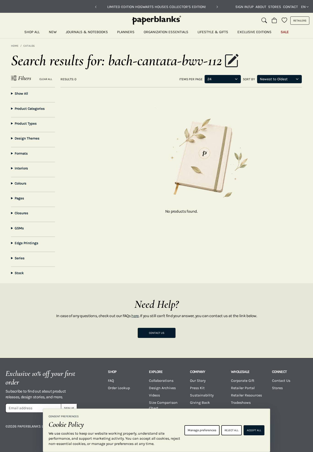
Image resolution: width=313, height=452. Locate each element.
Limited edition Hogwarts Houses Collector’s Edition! (156, 7)
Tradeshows (241, 402)
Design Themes (27, 138)
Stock (19, 273)
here (135, 315)
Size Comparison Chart (163, 405)
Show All (21, 93)
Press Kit (197, 388)
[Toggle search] (264, 21)
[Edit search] (231, 61)
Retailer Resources (246, 395)
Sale (285, 32)
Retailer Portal (243, 388)
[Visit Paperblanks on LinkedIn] (284, 430)
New (53, 32)
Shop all (32, 32)
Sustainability (202, 395)
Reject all (232, 430)
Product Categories (30, 109)
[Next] (217, 7)
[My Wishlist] (284, 21)
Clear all (45, 79)
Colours (20, 183)
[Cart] (274, 21)
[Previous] (96, 7)
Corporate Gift (242, 380)
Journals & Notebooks (87, 32)
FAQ (111, 380)
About (260, 7)
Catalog (29, 45)
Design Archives (162, 388)
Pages (19, 198)
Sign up (69, 408)
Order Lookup (119, 388)
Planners (126, 32)
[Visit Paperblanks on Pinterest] (301, 430)
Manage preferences (202, 430)
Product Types (26, 123)
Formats (21, 153)
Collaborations (161, 380)
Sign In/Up (244, 7)
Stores (274, 7)
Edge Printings (26, 243)
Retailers (299, 20)
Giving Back (200, 402)
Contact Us (156, 332)
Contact (290, 7)
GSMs (19, 228)
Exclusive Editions (254, 32)
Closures (21, 213)
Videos (154, 395)
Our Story (198, 380)
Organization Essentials (166, 32)
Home (15, 45)
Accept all (254, 430)
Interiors (21, 168)
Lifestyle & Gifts (213, 32)
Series (20, 258)
